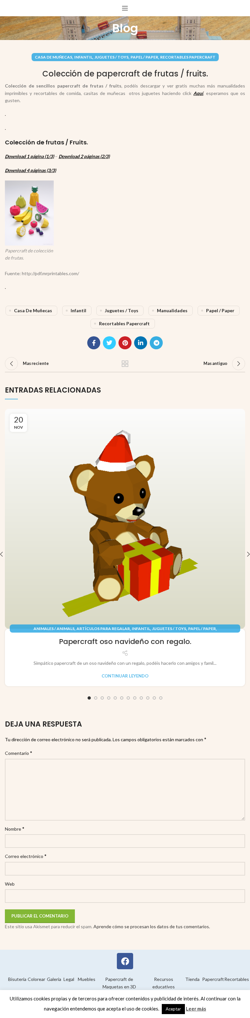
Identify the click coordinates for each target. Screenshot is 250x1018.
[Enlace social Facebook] (93, 342)
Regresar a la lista (125, 363)
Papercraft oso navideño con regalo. (125, 641)
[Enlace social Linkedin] (140, 342)
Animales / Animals (54, 628)
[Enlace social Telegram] (156, 342)
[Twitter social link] (109, 342)
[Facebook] (125, 961)
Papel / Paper (144, 57)
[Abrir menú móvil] (125, 8)
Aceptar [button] (173, 1008)
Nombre (14, 828)
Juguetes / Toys (111, 57)
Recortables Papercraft (187, 57)
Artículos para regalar (103, 628)
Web (10, 884)
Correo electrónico (26, 856)
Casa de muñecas (53, 57)
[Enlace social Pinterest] (125, 342)
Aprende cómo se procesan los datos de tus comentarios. (151, 926)
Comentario (18, 753)
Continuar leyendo (125, 676)
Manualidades (172, 310)
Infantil (83, 57)
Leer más (196, 1008)
